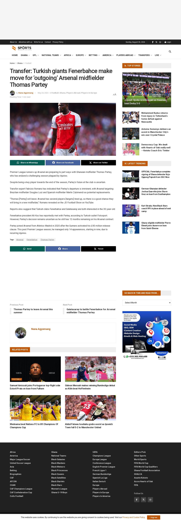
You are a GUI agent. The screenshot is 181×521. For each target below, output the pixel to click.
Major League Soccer (20, 459)
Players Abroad (124, 55)
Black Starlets (57, 481)
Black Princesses (59, 470)
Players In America (101, 496)
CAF (12, 478)
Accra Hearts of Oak (143, 481)
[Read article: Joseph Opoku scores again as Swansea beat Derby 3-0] (146, 89)
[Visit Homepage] (22, 48)
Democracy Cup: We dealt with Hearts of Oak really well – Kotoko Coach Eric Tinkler (155, 147)
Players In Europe (89, 93)
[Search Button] (170, 51)
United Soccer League (20, 463)
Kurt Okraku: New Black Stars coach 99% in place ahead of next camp (156, 208)
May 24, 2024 (43, 93)
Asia (12, 467)
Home (15, 55)
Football (28, 63)
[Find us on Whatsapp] (160, 42)
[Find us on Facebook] (152, 42)
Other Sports (140, 456)
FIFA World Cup (141, 463)
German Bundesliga (102, 474)
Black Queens (57, 474)
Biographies (15, 474)
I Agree (153, 517)
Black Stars (56, 485)
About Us (13, 42)
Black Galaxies (58, 459)
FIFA (136, 485)
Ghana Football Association (147, 470)
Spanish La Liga (100, 478)
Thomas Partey (47, 240)
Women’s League (59, 489)
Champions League (102, 456)
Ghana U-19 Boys (59, 492)
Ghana (24, 55)
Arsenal (19, 240)
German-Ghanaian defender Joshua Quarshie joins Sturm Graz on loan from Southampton (155, 191)
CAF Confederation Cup (21, 492)
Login (168, 42)
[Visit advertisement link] (146, 335)
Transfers (144, 55)
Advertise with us (25, 42)
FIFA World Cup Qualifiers (146, 467)
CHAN (12, 485)
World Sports (140, 459)
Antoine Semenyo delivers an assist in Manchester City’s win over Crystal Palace (156, 132)
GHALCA (138, 474)
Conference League (102, 463)
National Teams (50, 55)
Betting (93, 55)
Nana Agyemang (25, 93)
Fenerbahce (32, 240)
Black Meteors (58, 467)
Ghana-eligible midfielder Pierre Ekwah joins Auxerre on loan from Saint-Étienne (156, 225)
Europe (80, 55)
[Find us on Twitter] (156, 42)
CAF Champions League (21, 489)
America (107, 55)
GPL (35, 55)
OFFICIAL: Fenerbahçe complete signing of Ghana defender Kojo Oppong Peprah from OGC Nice (155, 174)
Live (157, 55)
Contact (48, 42)
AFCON (13, 481)
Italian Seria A (99, 481)
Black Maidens (58, 463)
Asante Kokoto (141, 478)
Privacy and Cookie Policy (133, 517)
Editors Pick (140, 452)
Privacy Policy (58, 42)
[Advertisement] (90, 20)
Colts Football (16, 496)
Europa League (100, 459)
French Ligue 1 (99, 470)
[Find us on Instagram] (150, 499)
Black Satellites (58, 478)
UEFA (95, 452)
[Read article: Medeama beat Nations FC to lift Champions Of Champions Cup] (35, 408)
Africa (67, 55)
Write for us (38, 42)
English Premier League (104, 467)
